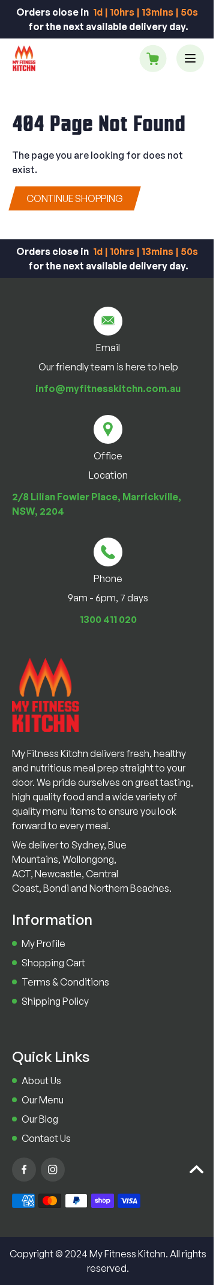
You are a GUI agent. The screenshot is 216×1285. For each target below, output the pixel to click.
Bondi (56, 888)
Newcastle (58, 874)
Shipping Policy (55, 1001)
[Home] (24, 58)
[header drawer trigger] (190, 58)
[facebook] (24, 1170)
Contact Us (46, 1138)
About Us (41, 1081)
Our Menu (43, 1100)
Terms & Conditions (65, 982)
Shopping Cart (53, 963)
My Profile (43, 943)
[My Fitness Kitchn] (45, 695)
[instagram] (53, 1170)
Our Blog (40, 1119)
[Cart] (153, 58)
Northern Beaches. (130, 888)
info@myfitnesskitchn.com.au (108, 388)
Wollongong (88, 859)
